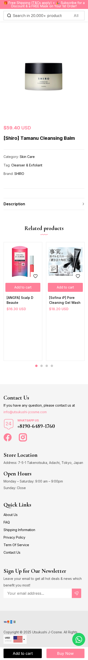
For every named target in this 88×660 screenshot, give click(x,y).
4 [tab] (52, 366)
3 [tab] (47, 366)
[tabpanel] (23, 301)
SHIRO (19, 174)
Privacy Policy (14, 537)
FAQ (7, 522)
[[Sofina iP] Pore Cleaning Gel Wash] (65, 261)
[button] (22, 287)
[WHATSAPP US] (9, 424)
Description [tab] (14, 204)
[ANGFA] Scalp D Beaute (20, 300)
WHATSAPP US (28, 420)
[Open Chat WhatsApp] (78, 639)
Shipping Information (19, 530)
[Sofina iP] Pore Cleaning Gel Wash (64, 300)
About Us (11, 515)
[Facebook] (8, 437)
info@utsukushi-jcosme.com (25, 412)
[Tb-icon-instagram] (23, 437)
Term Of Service (16, 545)
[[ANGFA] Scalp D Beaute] (22, 261)
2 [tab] (41, 366)
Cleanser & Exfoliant (26, 165)
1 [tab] (36, 366)
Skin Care (27, 157)
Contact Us (12, 552)
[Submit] (76, 593)
